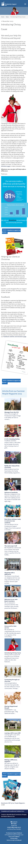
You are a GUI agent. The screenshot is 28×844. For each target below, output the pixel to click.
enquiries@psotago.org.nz (14, 827)
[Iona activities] (12, 537)
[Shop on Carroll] (12, 564)
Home (2, 17)
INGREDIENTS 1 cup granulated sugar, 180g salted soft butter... (11, 711)
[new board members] (12, 591)
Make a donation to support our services (11, 231)
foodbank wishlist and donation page (14, 336)
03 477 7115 (14, 825)
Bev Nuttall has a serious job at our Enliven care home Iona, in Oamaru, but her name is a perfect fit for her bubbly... (12, 551)
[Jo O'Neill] (12, 404)
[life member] (12, 618)
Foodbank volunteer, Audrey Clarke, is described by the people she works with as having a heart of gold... (12, 444)
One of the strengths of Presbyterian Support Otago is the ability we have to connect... (12, 416)
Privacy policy (14, 838)
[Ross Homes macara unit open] (12, 511)
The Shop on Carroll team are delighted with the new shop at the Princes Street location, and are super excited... (12, 579)
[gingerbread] (12, 698)
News (7, 17)
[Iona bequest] (12, 724)
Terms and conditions (14, 836)
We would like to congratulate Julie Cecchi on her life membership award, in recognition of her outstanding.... (12, 633)
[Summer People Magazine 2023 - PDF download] (11, 790)
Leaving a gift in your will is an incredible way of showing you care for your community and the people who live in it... (12, 738)
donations (12, 220)
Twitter (15, 823)
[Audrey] (12, 430)
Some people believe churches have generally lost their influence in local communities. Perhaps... (12, 685)
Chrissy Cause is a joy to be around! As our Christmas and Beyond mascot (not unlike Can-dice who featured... (12, 658)
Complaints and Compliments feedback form (12, 811)
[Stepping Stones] (12, 484)
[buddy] (12, 457)
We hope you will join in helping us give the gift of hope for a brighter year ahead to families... (11, 765)
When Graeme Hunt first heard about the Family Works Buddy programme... (12, 471)
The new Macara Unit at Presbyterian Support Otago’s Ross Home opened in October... (12, 527)
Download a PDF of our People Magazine (13, 803)
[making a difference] (12, 751)
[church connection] (12, 671)
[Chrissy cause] (12, 644)
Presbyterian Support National (14, 833)
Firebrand (18, 840)
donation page (5, 166)
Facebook (14, 822)
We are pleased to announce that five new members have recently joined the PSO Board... (11, 605)
